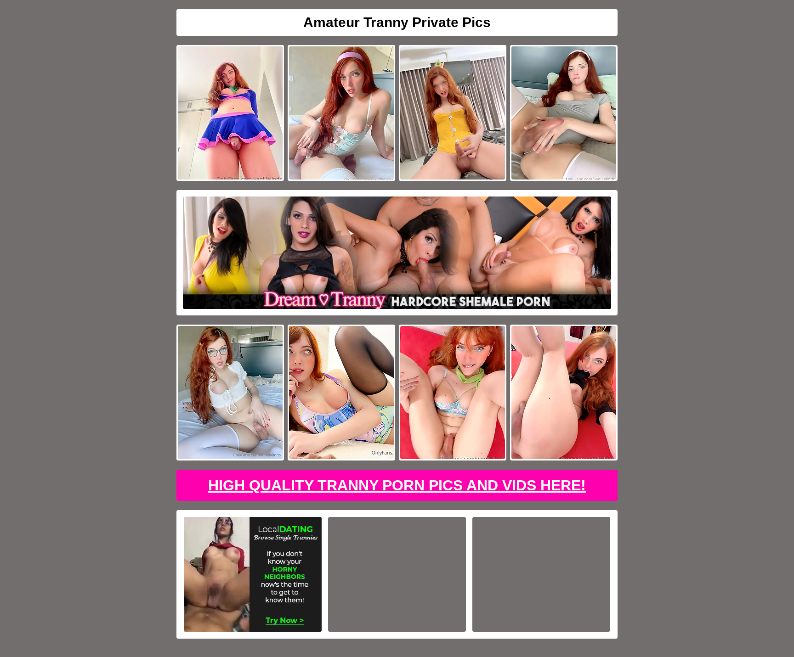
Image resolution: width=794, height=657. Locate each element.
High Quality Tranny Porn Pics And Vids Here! (397, 485)
